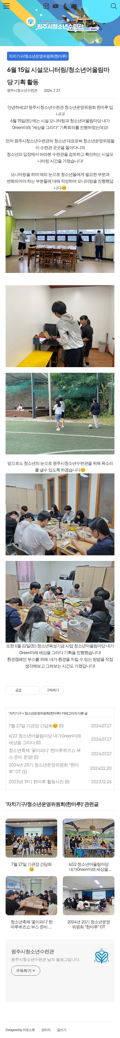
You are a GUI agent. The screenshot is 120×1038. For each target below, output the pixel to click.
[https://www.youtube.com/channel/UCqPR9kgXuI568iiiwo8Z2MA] (55, 6)
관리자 (46, 1030)
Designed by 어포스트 (20, 1030)
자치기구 (15, 713)
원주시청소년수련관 (60, 21)
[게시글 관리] (33, 690)
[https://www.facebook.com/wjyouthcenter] (65, 6)
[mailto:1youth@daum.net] (74, 6)
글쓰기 (61, 1030)
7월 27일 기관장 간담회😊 (33, 725)
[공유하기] (26, 690)
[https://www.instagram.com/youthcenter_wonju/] (46, 6)
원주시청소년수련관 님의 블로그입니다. (45, 959)
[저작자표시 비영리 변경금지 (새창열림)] (71, 690)
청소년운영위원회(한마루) (43, 713)
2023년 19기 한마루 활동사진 (36, 781)
